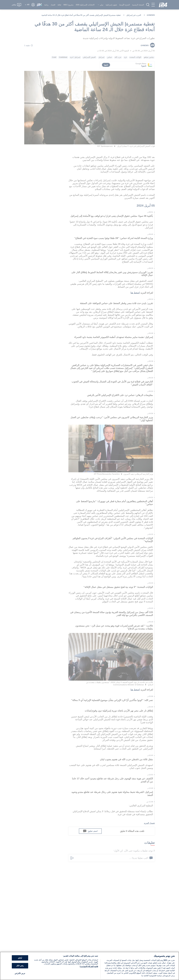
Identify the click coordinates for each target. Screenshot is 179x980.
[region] (89, 966)
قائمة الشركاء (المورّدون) (89, 966)
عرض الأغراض (20, 973)
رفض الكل (20, 966)
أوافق (20, 958)
